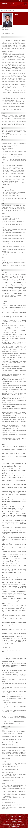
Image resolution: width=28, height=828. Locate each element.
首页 (2, 10)
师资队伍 (5, 10)
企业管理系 (10, 10)
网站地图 (20, 821)
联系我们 (14, 821)
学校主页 (18, 0)
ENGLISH (25, 0)
